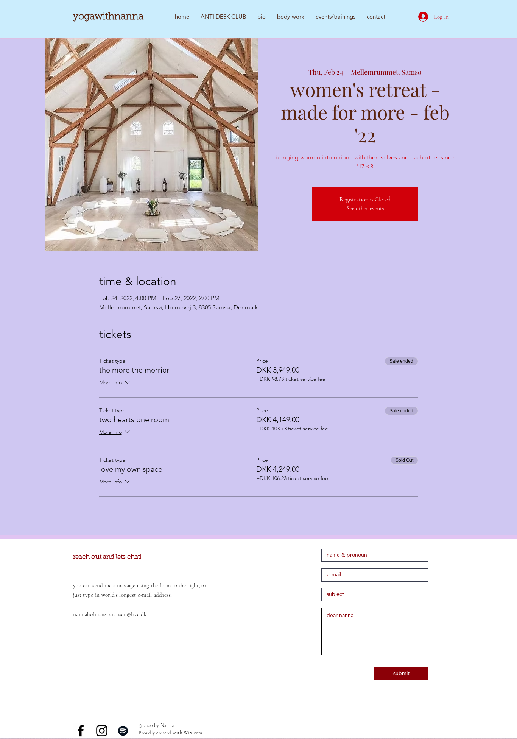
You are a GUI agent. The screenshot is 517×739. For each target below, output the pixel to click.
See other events (365, 208)
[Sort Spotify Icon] (123, 730)
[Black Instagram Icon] (101, 730)
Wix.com (193, 733)
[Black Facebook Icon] (80, 730)
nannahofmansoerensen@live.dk (109, 614)
